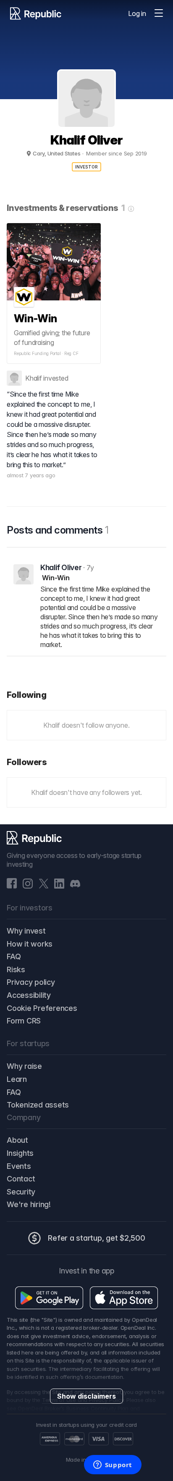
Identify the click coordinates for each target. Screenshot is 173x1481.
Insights (20, 1153)
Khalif (33, 378)
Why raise (24, 1066)
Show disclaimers (86, 1396)
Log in (137, 13)
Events (19, 1166)
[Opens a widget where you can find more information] (113, 1465)
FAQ (14, 956)
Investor (86, 166)
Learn (17, 1079)
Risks (16, 969)
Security (21, 1191)
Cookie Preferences (42, 1008)
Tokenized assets (38, 1104)
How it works (29, 943)
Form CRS (24, 1020)
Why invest (26, 930)
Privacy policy (31, 982)
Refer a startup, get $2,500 (96, 1238)
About (17, 1140)
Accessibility (29, 995)
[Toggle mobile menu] (159, 13)
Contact (21, 1178)
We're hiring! (29, 1204)
